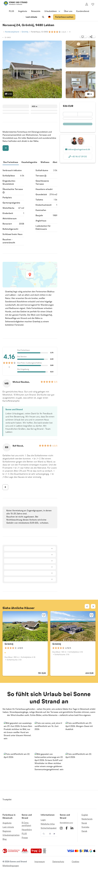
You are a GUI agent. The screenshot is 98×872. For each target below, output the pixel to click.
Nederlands (87, 819)
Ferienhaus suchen (64, 17)
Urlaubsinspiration (11, 835)
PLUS (11, 11)
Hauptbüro (27, 829)
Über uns (68, 11)
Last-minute (31, 17)
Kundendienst (82, 11)
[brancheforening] (11, 852)
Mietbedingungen (11, 865)
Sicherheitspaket (49, 828)
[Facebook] (67, 828)
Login (43, 820)
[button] (18, 736)
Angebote (22, 11)
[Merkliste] (92, 4)
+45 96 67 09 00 (79, 156)
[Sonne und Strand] (15, 3)
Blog (5, 839)
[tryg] (37, 852)
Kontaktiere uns (66, 822)
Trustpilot (7, 799)
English (85, 815)
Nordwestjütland (12, 32)
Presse (25, 837)
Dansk (84, 831)
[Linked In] (72, 828)
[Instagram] (61, 828)
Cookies (75, 861)
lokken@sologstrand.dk (79, 149)
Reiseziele (35, 11)
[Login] (86, 4)
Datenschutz (58, 861)
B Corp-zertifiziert (26, 824)
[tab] (16, 640)
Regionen (7, 831)
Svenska (85, 827)
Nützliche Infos (48, 824)
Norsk (84, 823)
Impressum (39, 861)
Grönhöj (25, 32)
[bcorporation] (45, 852)
